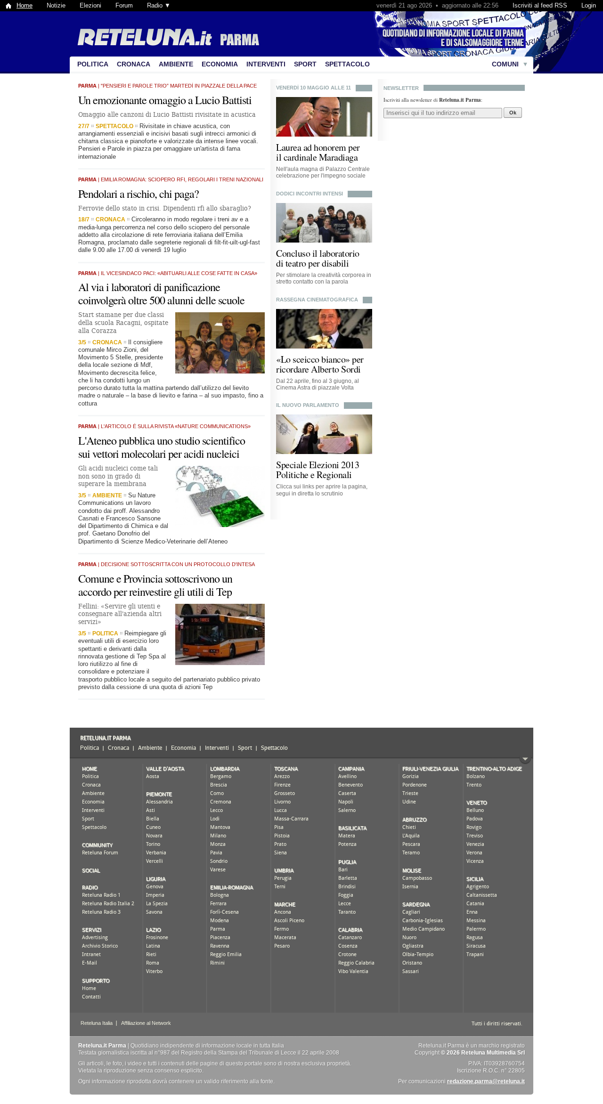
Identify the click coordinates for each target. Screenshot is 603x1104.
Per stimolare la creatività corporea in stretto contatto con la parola (323, 278)
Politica (92, 64)
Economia (220, 64)
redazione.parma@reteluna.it (486, 1081)
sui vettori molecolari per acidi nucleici (158, 453)
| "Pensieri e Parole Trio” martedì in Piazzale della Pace (167, 86)
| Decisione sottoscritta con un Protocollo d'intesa (166, 564)
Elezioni (90, 5)
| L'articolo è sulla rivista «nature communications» (164, 426)
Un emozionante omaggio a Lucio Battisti (165, 99)
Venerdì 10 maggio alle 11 (313, 87)
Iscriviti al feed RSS (540, 5)
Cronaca (133, 64)
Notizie (56, 5)
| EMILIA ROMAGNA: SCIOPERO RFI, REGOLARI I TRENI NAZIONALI (170, 179)
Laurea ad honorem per (318, 147)
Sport (305, 64)
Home (24, 5)
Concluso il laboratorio (317, 253)
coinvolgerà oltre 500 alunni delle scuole (161, 300)
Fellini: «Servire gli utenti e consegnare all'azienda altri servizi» (120, 614)
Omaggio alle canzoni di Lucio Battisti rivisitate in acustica (167, 114)
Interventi (265, 64)
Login (588, 5)
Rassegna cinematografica (317, 299)
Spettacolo (347, 64)
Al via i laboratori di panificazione (149, 286)
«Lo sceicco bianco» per (320, 359)
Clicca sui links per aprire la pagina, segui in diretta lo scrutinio (321, 489)
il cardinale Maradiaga (317, 157)
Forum (124, 5)
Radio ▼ (159, 5)
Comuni (505, 64)
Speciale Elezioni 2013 (317, 464)
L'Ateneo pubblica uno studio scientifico (161, 440)
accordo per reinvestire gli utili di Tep (155, 591)
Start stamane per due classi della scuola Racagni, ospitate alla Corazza (123, 322)
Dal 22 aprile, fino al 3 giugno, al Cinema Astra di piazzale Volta (317, 384)
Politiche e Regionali (314, 474)
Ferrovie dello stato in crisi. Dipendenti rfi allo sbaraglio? (164, 208)
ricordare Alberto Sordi (318, 369)
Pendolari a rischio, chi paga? (138, 193)
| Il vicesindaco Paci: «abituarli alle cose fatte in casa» (167, 273)
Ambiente (176, 64)
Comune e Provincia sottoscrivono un (155, 578)
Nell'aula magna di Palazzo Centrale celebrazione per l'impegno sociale (323, 172)
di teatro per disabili (312, 263)
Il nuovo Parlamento (307, 405)
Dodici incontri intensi (309, 193)
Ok (512, 112)
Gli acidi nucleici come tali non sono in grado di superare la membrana (118, 476)
